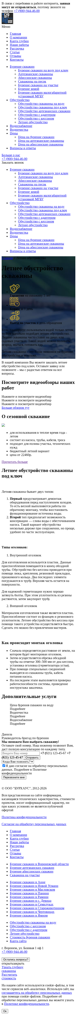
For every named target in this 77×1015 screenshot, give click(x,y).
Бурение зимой (28, 89)
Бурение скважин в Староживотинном (37, 908)
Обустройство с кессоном (36, 118)
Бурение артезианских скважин (32, 867)
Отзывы (15, 56)
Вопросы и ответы (23, 148)
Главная (15, 33)
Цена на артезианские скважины (41, 140)
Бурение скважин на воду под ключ (43, 70)
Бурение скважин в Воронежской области (39, 864)
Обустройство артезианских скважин (44, 111)
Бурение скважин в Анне (27, 882)
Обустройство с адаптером (36, 115)
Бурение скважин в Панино (29, 893)
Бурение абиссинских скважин (31, 871)
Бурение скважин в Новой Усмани (34, 886)
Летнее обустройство (33, 122)
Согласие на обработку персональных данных (34, 824)
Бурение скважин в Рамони (29, 897)
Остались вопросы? (15, 959)
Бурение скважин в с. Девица (30, 900)
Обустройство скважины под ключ (42, 107)
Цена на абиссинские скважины (40, 144)
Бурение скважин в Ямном (29, 915)
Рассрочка (17, 48)
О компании (18, 37)
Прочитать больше (15, 462)
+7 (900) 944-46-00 (27, 11)
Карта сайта (18, 941)
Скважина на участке (25, 875)
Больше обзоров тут (15, 407)
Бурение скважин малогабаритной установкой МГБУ (42, 94)
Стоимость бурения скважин (30, 937)
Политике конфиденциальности (24, 771)
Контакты (17, 59)
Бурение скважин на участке (38, 85)
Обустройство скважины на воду (41, 103)
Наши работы (19, 45)
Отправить (32, 757)
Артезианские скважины (35, 74)
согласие (21, 766)
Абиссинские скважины (35, 77)
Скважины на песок (32, 81)
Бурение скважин (22, 66)
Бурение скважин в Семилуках (31, 904)
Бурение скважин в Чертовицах (32, 912)
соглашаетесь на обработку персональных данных (37, 992)
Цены (14, 133)
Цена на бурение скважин (36, 137)
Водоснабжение (21, 126)
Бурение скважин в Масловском (32, 889)
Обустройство (20, 100)
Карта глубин (19, 41)
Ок (5, 1011)
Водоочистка (19, 129)
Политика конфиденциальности (24, 817)
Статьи (15, 52)
